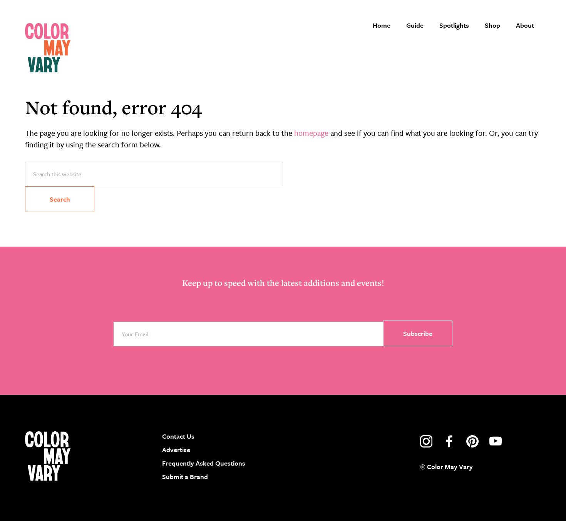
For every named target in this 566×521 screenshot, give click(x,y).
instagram (426, 441)
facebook (449, 441)
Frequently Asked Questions (203, 463)
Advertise (176, 449)
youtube (495, 441)
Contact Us (178, 436)
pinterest (472, 441)
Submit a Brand (185, 476)
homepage (311, 133)
